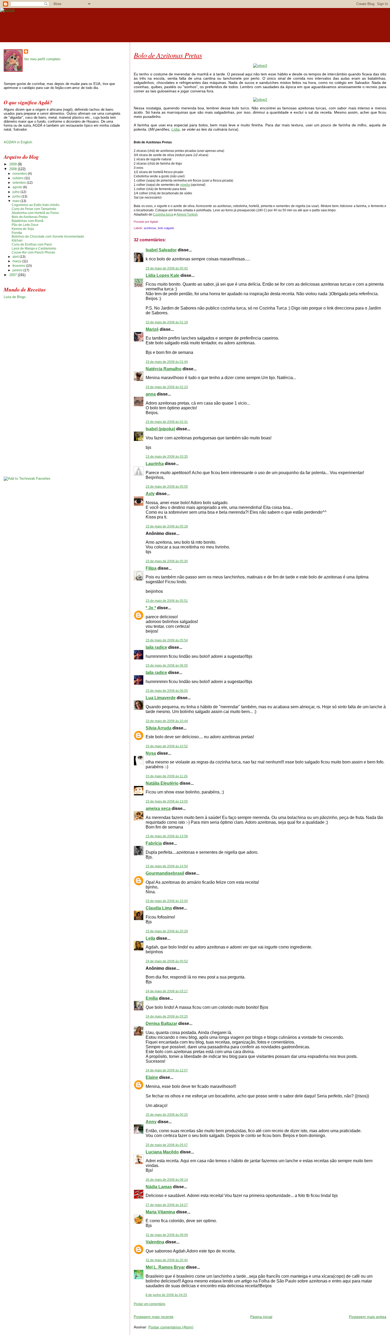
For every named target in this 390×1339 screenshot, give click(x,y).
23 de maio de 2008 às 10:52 (167, 746)
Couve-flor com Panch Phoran (33, 252)
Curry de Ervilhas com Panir (32, 244)
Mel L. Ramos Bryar (165, 1267)
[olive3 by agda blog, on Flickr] (260, 65)
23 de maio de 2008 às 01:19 (167, 322)
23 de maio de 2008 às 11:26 (167, 776)
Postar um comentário (149, 1304)
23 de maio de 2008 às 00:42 (167, 268)
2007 (13, 275)
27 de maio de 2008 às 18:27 (167, 1205)
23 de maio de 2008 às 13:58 (167, 836)
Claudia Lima (159, 908)
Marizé (152, 329)
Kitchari (17, 240)
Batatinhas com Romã (28, 220)
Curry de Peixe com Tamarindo (34, 209)
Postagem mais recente (154, 1317)
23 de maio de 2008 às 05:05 (167, 486)
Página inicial (261, 1317)
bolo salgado (166, 228)
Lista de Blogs (15, 297)
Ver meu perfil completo (42, 59)
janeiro (17, 270)
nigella (185, 185)
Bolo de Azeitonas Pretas (168, 55)
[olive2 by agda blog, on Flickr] (260, 99)
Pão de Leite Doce (25, 224)
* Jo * (151, 608)
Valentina (155, 1242)
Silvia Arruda (158, 728)
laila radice (156, 647)
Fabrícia (154, 843)
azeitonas (150, 228)
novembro (20, 173)
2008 (13, 169)
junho (16, 196)
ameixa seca (158, 808)
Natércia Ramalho (163, 369)
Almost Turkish (187, 214)
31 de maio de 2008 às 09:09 (167, 1235)
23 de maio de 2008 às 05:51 (167, 601)
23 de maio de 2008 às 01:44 (167, 362)
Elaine (152, 1077)
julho (16, 192)
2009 (13, 164)
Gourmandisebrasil (165, 873)
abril (16, 257)
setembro (19, 182)
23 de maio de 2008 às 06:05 (167, 665)
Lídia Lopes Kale (162, 275)
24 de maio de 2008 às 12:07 (167, 1070)
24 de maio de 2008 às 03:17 (167, 991)
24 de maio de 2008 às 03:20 (167, 1016)
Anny (151, 1121)
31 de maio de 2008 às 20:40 (167, 1260)
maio (16, 201)
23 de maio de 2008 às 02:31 (167, 422)
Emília (152, 998)
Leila (150, 938)
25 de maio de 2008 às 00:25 (167, 1115)
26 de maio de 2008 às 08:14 (167, 1180)
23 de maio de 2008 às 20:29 (167, 931)
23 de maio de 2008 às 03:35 (167, 456)
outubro (18, 178)
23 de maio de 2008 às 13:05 (167, 801)
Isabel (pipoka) (160, 429)
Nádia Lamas (159, 1186)
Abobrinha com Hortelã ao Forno (35, 212)
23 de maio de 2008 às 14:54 (167, 866)
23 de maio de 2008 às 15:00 (167, 901)
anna (151, 394)
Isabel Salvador (161, 250)
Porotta (17, 232)
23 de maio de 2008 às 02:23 (167, 387)
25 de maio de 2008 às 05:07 (167, 1145)
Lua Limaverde (161, 698)
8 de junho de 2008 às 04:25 (166, 1295)
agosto (17, 187)
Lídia (175, 129)
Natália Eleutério (162, 783)
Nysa (151, 753)
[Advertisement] (196, 1308)
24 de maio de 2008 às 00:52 (167, 961)
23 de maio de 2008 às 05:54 (167, 640)
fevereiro (19, 266)
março (17, 261)
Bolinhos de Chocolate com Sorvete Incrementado (48, 236)
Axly (150, 493)
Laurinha (155, 463)
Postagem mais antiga (367, 1317)
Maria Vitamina (160, 1212)
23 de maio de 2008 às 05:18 (167, 526)
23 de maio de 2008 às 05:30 (167, 561)
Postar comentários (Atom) (170, 1327)
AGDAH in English (18, 142)
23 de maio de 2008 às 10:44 (167, 721)
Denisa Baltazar (161, 1023)
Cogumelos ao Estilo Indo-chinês (35, 205)
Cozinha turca (163, 214)
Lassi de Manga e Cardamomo (34, 248)
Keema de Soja (23, 228)
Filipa (151, 568)
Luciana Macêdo (162, 1152)
